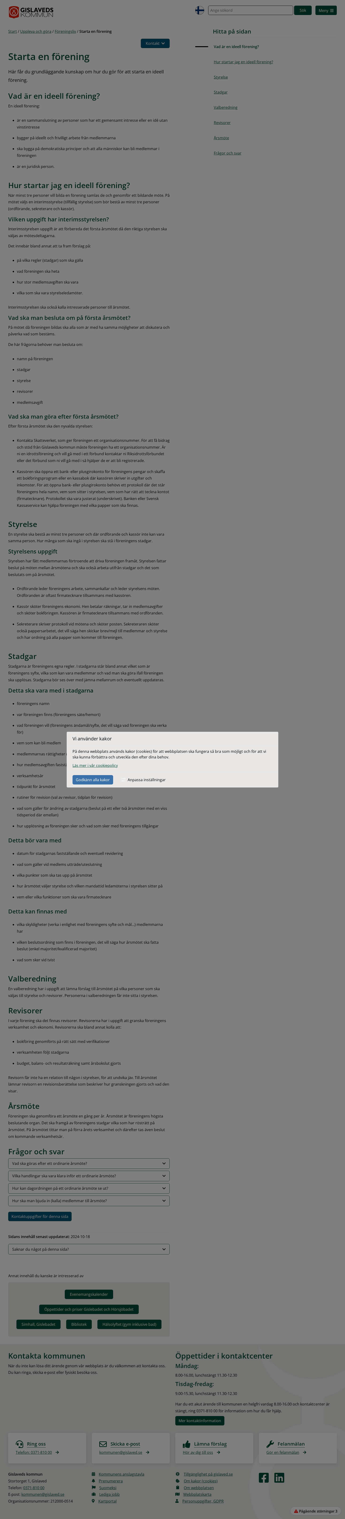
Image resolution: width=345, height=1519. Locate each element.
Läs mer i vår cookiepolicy (95, 765)
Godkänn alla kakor (93, 779)
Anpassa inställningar (147, 779)
